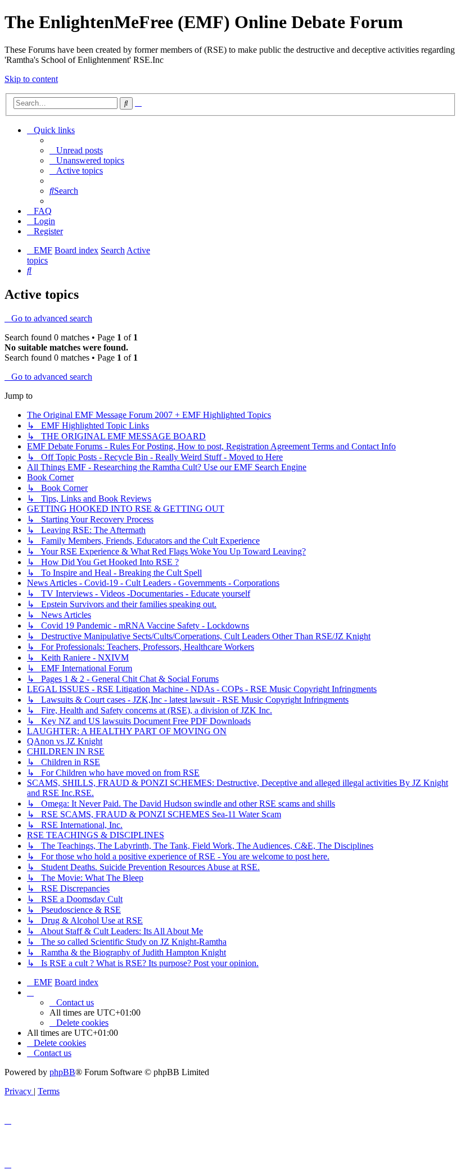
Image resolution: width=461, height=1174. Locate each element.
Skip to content (31, 79)
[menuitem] (76, 150)
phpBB (62, 1072)
